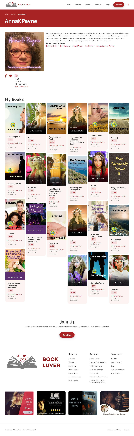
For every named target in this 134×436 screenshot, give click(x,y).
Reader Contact (116, 373)
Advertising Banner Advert (98, 377)
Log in (108, 5)
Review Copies (73, 373)
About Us (99, 6)
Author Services (95, 359)
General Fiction (77, 46)
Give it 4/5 (13, 145)
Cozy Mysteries (65, 46)
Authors (88, 6)
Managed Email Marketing (98, 362)
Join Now (67, 335)
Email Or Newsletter (22, 86)
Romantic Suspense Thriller (105, 46)
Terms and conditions (114, 430)
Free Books (72, 366)
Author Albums (73, 370)
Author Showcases (74, 377)
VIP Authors (72, 362)
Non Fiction (89, 46)
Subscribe (119, 5)
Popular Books (73, 380)
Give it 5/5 (15, 145)
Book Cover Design (96, 366)
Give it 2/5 (10, 145)
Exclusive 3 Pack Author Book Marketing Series (97, 381)
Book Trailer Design (96, 370)
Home (69, 5)
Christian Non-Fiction (15, 143)
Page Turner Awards (117, 370)
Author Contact (116, 362)
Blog (112, 366)
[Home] (19, 5)
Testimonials (94, 373)
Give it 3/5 (12, 145)
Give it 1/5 (8, 145)
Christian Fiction (51, 46)
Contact (126, 430)
